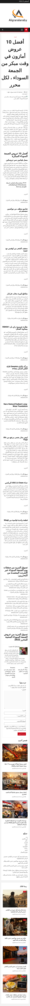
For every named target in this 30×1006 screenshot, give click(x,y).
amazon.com (24, 202)
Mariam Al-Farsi (18, 768)
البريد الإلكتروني (21, 716)
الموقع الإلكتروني (21, 721)
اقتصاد (15, 37)
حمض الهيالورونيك (23, 169)
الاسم (24, 710)
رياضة (26, 848)
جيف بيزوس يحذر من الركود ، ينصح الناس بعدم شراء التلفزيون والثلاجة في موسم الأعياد (9, 672)
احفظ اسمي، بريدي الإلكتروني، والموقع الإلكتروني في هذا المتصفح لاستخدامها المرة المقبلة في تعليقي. (15, 728)
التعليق (24, 689)
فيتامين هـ (14, 169)
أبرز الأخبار (25, 839)
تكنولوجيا (25, 846)
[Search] (3, 29)
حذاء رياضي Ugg (8, 139)
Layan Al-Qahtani (18, 92)
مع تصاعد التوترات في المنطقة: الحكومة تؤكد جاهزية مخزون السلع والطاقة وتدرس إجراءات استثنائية (15, 822)
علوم (26, 844)
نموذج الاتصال (24, 852)
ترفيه (26, 850)
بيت (27, 837)
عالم (26, 841)
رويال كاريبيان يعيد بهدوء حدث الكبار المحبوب (23, 670)
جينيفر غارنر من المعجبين (13, 454)
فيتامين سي (16, 167)
